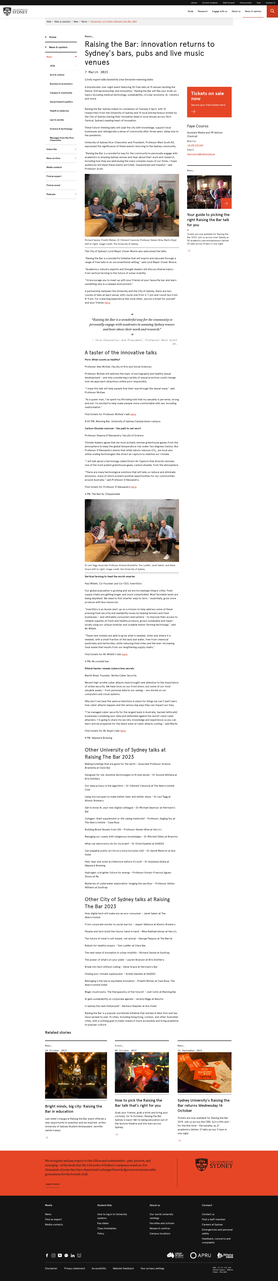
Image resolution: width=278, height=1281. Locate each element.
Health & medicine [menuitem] (59, 110)
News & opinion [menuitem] (58, 47)
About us (236, 11)
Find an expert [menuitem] (53, 176)
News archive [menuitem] (53, 158)
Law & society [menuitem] (57, 119)
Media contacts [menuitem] (54, 167)
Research (203, 11)
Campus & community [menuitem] (61, 92)
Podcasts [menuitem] (51, 194)
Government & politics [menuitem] (61, 101)
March (84, 21)
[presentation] (76, 1090)
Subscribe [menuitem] (51, 149)
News (76, 21)
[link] (194, 3)
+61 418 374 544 (195, 145)
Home (49, 21)
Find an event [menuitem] (53, 185)
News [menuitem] (49, 56)
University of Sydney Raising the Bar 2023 (114, 21)
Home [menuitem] (52, 37)
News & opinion (253, 11)
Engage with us (219, 11)
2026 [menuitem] (52, 65)
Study (190, 11)
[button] (272, 11)
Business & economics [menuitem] (61, 83)
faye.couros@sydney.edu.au (201, 154)
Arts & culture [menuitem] (57, 74)
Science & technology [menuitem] (61, 128)
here (107, 302)
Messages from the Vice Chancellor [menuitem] (62, 139)
